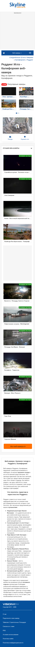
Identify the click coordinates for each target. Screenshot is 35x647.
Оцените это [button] (25, 139)
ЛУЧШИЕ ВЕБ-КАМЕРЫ (11, 148)
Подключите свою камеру (11, 618)
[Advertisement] (17, 31)
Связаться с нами (8, 626)
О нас (5, 614)
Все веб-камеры (17, 446)
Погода (10, 139)
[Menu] (30, 52)
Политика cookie (8, 638)
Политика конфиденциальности (13, 643)
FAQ (4, 630)
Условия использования (10, 634)
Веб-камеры (17, 53)
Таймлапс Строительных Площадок (14, 622)
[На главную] (3, 52)
